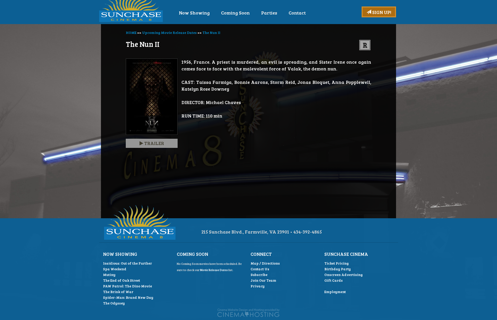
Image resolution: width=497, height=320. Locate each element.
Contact (297, 13)
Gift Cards (333, 280)
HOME (131, 32)
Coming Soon (235, 13)
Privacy (258, 285)
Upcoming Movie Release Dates (169, 32)
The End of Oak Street (121, 280)
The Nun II (211, 32)
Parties (269, 13)
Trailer (153, 143)
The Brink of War (118, 291)
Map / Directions (265, 263)
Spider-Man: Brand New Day (128, 297)
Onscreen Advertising (343, 274)
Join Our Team (263, 280)
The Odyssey (114, 303)
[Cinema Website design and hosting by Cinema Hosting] (248, 312)
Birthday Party (337, 268)
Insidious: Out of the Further (127, 263)
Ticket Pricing (336, 263)
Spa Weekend (114, 268)
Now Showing (194, 13)
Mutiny (109, 274)
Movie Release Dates (214, 270)
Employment (335, 291)
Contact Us (260, 268)
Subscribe (259, 274)
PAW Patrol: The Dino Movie (127, 285)
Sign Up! (381, 12)
